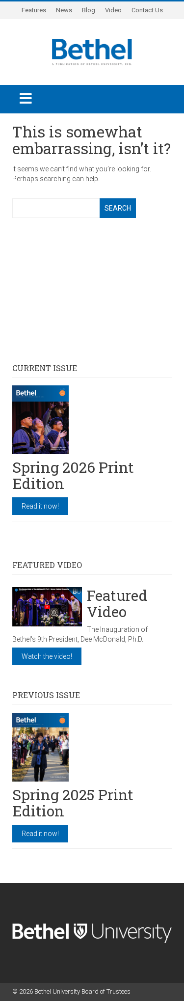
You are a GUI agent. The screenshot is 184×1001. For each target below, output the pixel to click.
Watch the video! (47, 656)
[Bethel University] (92, 51)
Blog (88, 10)
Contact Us (147, 10)
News (64, 10)
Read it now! (40, 506)
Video (113, 10)
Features (34, 10)
